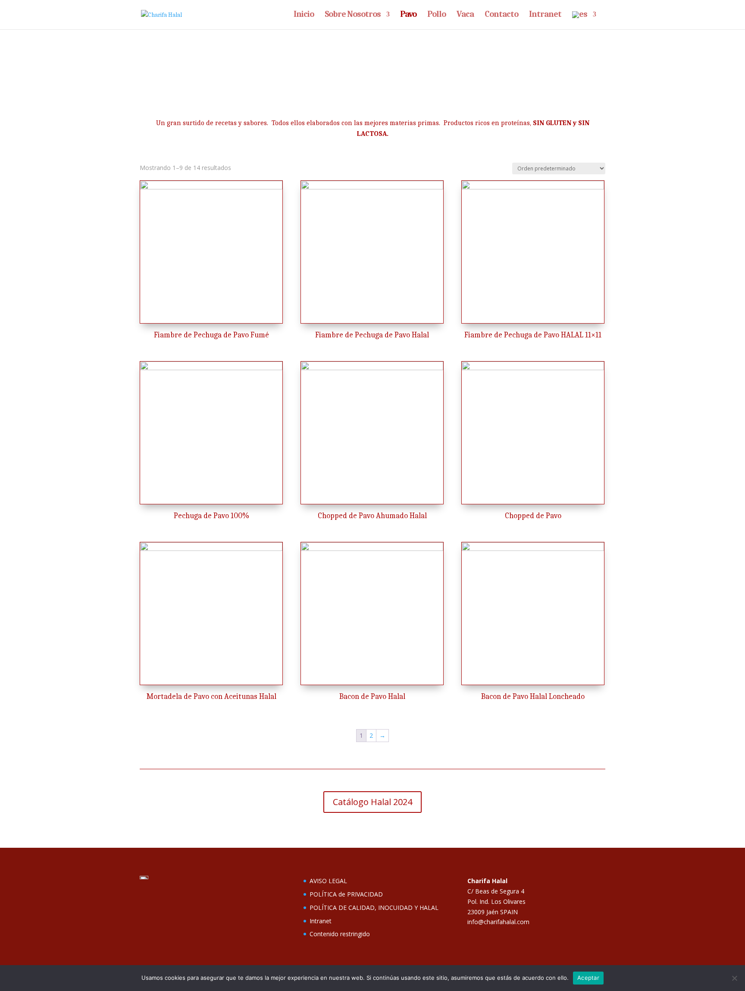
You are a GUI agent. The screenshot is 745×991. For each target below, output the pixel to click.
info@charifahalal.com (498, 922)
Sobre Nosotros (353, 15)
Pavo (408, 15)
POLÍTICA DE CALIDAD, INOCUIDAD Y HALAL (374, 907)
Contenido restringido (340, 934)
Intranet (545, 15)
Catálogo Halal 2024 (372, 802)
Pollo (436, 15)
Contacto (501, 15)
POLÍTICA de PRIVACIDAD (346, 894)
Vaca (465, 15)
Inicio (304, 15)
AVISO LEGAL (328, 881)
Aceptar (588, 977)
